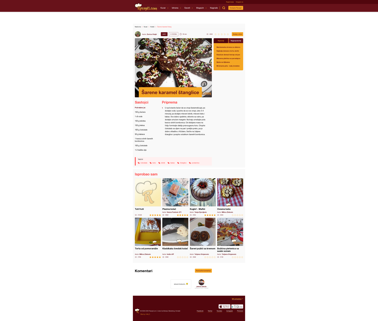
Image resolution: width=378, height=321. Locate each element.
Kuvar (163, 8)
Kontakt (178, 311)
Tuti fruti (148, 197)
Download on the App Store (224, 306)
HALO (148, 314)
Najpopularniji (236, 41)
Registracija (230, 2)
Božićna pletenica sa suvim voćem (230, 238)
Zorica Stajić (152, 34)
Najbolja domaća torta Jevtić (228, 51)
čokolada (144, 163)
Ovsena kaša (230, 197)
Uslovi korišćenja (163, 311)
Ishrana (175, 8)
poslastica (195, 163)
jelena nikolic (201, 286)
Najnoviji (221, 41)
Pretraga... (223, 8)
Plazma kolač (175, 197)
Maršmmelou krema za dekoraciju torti (228, 47)
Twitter (210, 311)
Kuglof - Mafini (203, 197)
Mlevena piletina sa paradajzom (228, 58)
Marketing (172, 311)
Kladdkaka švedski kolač (175, 238)
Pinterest (240, 311)
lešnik (163, 163)
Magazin (200, 8)
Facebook (200, 311)
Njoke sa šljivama (223, 62)
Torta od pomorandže (148, 238)
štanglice (183, 163)
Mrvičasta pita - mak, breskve (228, 66)
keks (154, 163)
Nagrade (214, 8)
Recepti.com (146, 7)
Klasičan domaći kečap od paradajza (228, 55)
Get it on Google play (237, 306)
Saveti (187, 8)
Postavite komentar (203, 271)
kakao (172, 163)
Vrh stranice (236, 299)
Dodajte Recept (236, 8)
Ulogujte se (239, 2)
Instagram (229, 311)
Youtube (219, 311)
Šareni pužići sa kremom (203, 238)
